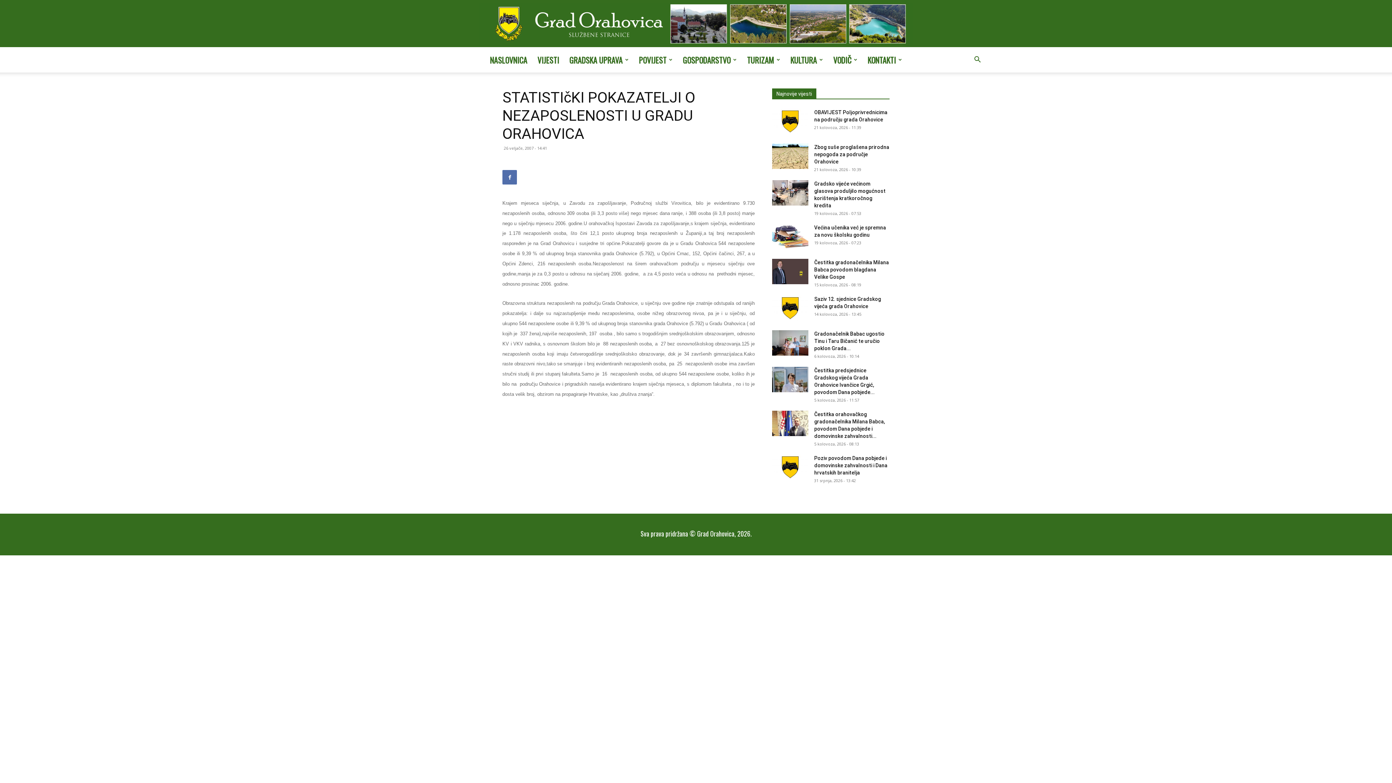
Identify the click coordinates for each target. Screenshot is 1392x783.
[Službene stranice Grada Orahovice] (696, 24)
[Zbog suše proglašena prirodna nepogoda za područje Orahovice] (790, 156)
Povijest (653, 60)
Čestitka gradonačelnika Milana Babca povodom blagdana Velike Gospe (851, 270)
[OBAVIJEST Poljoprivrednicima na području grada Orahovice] (790, 121)
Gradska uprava (596, 60)
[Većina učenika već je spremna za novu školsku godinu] (790, 236)
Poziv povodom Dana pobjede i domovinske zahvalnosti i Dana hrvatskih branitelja (850, 465)
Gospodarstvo (707, 60)
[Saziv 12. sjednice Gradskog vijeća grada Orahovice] (790, 308)
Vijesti (548, 60)
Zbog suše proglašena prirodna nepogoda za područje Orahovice (851, 154)
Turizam (760, 60)
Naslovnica (508, 60)
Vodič (842, 60)
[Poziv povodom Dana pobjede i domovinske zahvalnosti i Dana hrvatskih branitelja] (790, 467)
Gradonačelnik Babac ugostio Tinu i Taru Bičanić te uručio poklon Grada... (849, 341)
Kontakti (882, 60)
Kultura (804, 60)
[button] (977, 60)
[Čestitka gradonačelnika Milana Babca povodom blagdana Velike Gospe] (790, 271)
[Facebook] (509, 177)
